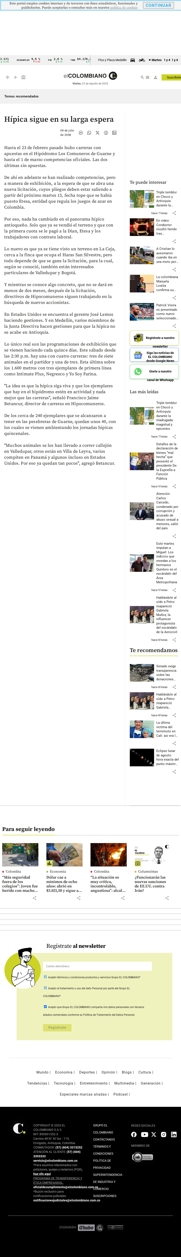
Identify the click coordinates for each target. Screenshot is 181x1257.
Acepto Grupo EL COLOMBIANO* (93, 977)
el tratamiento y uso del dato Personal (80, 988)
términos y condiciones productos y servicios (84, 977)
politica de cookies (124, 8)
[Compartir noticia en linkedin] (114, 133)
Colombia (13, 871)
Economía (58, 871)
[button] (174, 213)
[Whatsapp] (89, 133)
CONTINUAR (158, 5)
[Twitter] (98, 133)
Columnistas (148, 871)
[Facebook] (106, 133)
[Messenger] (81, 133)
